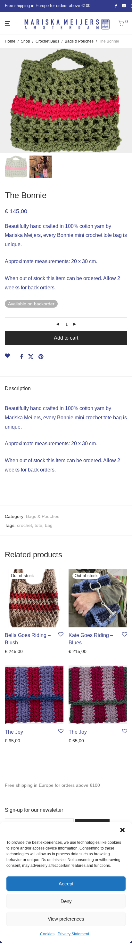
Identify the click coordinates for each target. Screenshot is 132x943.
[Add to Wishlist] (10, 356)
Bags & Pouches (79, 41)
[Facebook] (116, 5)
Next (125, 100)
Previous (6, 100)
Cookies (47, 934)
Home (10, 41)
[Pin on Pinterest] (41, 357)
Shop (25, 41)
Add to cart (66, 338)
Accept (66, 883)
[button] (122, 830)
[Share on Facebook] (21, 357)
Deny (66, 901)
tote (38, 525)
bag (49, 525)
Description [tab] (18, 388)
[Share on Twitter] (31, 357)
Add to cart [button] (14, 740)
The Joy (14, 732)
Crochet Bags (47, 41)
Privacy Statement (73, 934)
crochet (24, 525)
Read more (14, 651)
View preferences (66, 919)
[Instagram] (124, 5)
